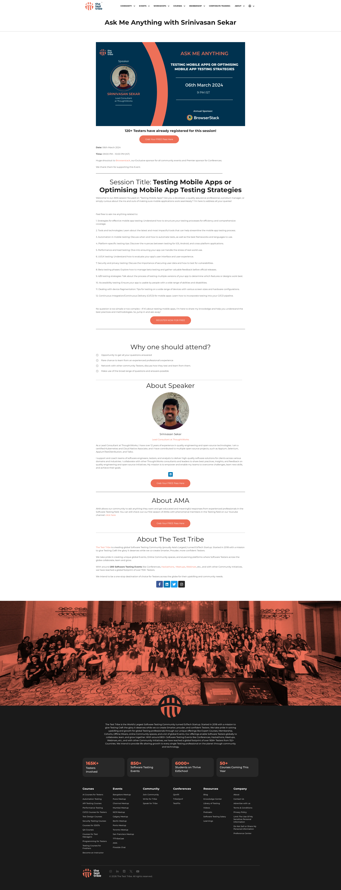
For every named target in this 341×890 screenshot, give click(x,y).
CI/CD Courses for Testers (95, 812)
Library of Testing (211, 803)
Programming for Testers (95, 841)
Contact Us (239, 799)
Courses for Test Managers (90, 835)
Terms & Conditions (243, 808)
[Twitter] (174, 584)
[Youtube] (137, 871)
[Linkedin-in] (117, 871)
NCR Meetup (119, 812)
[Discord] (124, 871)
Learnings (208, 821)
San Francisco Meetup (123, 834)
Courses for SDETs (91, 825)
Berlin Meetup (120, 821)
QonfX (176, 794)
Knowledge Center (212, 799)
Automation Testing (92, 799)
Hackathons (167, 567)
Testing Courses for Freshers (92, 846)
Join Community (151, 794)
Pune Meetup (119, 799)
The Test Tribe (103, 547)
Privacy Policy (240, 812)
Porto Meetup (119, 825)
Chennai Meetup (121, 803)
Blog (205, 794)
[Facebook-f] (159, 584)
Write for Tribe (150, 799)
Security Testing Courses (94, 821)
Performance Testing (93, 808)
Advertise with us (242, 803)
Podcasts (207, 812)
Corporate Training (219, 6)
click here (110, 515)
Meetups (180, 567)
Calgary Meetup (120, 816)
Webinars (191, 567)
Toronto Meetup (120, 830)
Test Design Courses (92, 816)
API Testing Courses (92, 803)
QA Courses (88, 830)
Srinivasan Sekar (170, 434)
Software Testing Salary (214, 816)
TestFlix (176, 803)
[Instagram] (181, 584)
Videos (206, 808)
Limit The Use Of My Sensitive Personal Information (243, 819)
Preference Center (242, 833)
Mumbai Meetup (121, 808)
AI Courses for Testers (93, 794)
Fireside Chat (119, 847)
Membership (195, 6)
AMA (115, 843)
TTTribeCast (118, 838)
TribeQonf (178, 799)
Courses (177, 6)
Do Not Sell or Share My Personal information (245, 827)
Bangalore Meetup (122, 794)
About (236, 794)
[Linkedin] (170, 474)
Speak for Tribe (150, 803)
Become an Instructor (93, 852)
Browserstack (123, 160)
